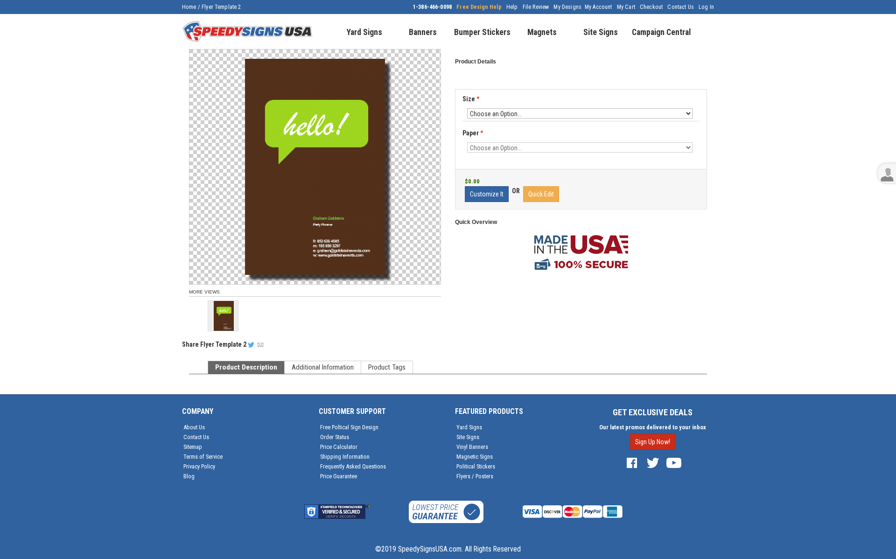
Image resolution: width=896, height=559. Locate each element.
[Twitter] (653, 462)
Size (470, 99)
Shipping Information (345, 456)
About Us (194, 427)
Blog (189, 476)
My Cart (626, 7)
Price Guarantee (338, 476)
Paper (472, 133)
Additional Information (323, 367)
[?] (465, 141)
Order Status (334, 436)
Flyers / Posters (474, 476)
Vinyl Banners (472, 446)
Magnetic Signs (474, 456)
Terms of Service (203, 456)
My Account (598, 7)
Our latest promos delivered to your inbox (652, 427)
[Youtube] (674, 462)
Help (512, 7)
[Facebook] (632, 462)
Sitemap (192, 446)
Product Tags (387, 367)
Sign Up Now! (652, 442)
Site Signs (467, 436)
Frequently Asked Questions (353, 466)
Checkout (651, 7)
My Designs (567, 7)
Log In (706, 7)
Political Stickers (475, 466)
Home (189, 7)
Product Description (246, 367)
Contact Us (680, 7)
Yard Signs (469, 427)
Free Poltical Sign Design (349, 427)
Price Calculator (338, 446)
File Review (536, 7)
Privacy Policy (199, 466)
